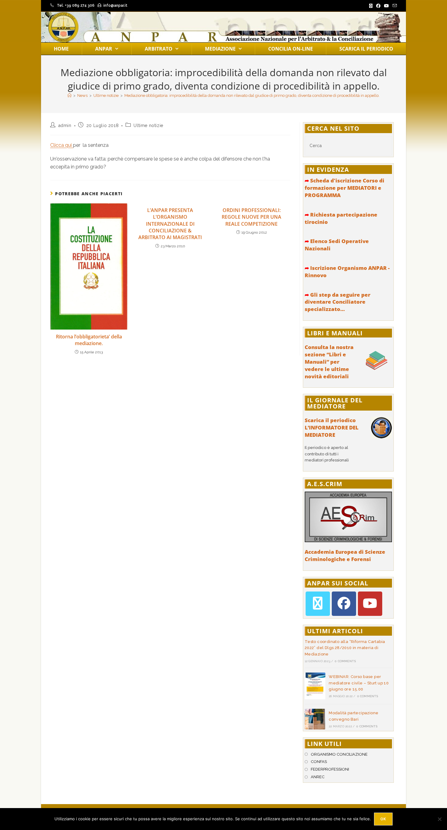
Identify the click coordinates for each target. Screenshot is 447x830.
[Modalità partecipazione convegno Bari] (315, 719)
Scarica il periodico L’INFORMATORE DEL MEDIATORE (332, 427)
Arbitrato (158, 48)
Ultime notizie (148, 125)
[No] (439, 819)
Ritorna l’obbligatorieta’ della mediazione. (89, 340)
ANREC (317, 777)
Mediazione (220, 48)
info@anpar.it (115, 5)
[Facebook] (344, 604)
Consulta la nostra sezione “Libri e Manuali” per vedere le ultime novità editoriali (329, 362)
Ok (383, 819)
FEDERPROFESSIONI (330, 769)
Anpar (103, 48)
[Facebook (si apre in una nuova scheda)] (378, 6)
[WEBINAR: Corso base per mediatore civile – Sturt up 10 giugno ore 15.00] (315, 686)
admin (64, 125)
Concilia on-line (290, 48)
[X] (318, 604)
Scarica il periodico (366, 48)
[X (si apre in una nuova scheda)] (370, 6)
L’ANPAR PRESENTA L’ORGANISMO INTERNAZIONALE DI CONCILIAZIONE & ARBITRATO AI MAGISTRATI (170, 224)
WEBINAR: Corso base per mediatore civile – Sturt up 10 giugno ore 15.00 (359, 683)
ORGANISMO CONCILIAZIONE (339, 754)
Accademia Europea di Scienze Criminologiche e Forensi (345, 555)
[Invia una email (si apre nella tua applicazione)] (394, 6)
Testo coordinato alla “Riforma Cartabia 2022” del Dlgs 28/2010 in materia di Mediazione (345, 648)
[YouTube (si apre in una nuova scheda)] (386, 6)
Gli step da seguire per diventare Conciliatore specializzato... (337, 302)
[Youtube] (370, 604)
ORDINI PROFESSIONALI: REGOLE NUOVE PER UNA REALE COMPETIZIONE (251, 217)
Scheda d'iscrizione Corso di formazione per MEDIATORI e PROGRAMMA (344, 188)
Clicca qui (61, 145)
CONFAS (319, 761)
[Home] (69, 95)
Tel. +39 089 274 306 (76, 5)
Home (61, 48)
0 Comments (345, 661)
